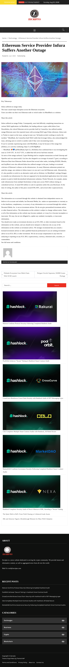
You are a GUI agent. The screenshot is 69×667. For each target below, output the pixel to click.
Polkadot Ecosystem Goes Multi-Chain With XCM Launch (16, 274)
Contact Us (40, 662)
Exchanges (8, 620)
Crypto (6, 634)
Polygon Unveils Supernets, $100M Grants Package (51, 274)
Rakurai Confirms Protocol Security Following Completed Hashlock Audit (27, 323)
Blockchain (8, 641)
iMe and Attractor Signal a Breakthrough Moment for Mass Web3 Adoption (27, 519)
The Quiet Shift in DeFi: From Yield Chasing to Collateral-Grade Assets (26, 514)
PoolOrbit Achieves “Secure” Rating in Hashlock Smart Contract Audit (26, 361)
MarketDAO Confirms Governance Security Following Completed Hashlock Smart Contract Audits (33, 605)
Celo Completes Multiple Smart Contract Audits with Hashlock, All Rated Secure (29, 431)
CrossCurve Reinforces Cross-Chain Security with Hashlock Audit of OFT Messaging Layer (33, 398)
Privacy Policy (22, 662)
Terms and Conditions (9, 662)
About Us (32, 662)
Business (7, 627)
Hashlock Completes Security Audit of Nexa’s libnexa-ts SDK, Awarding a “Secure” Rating (33, 509)
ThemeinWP (21, 658)
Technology (13, 262)
